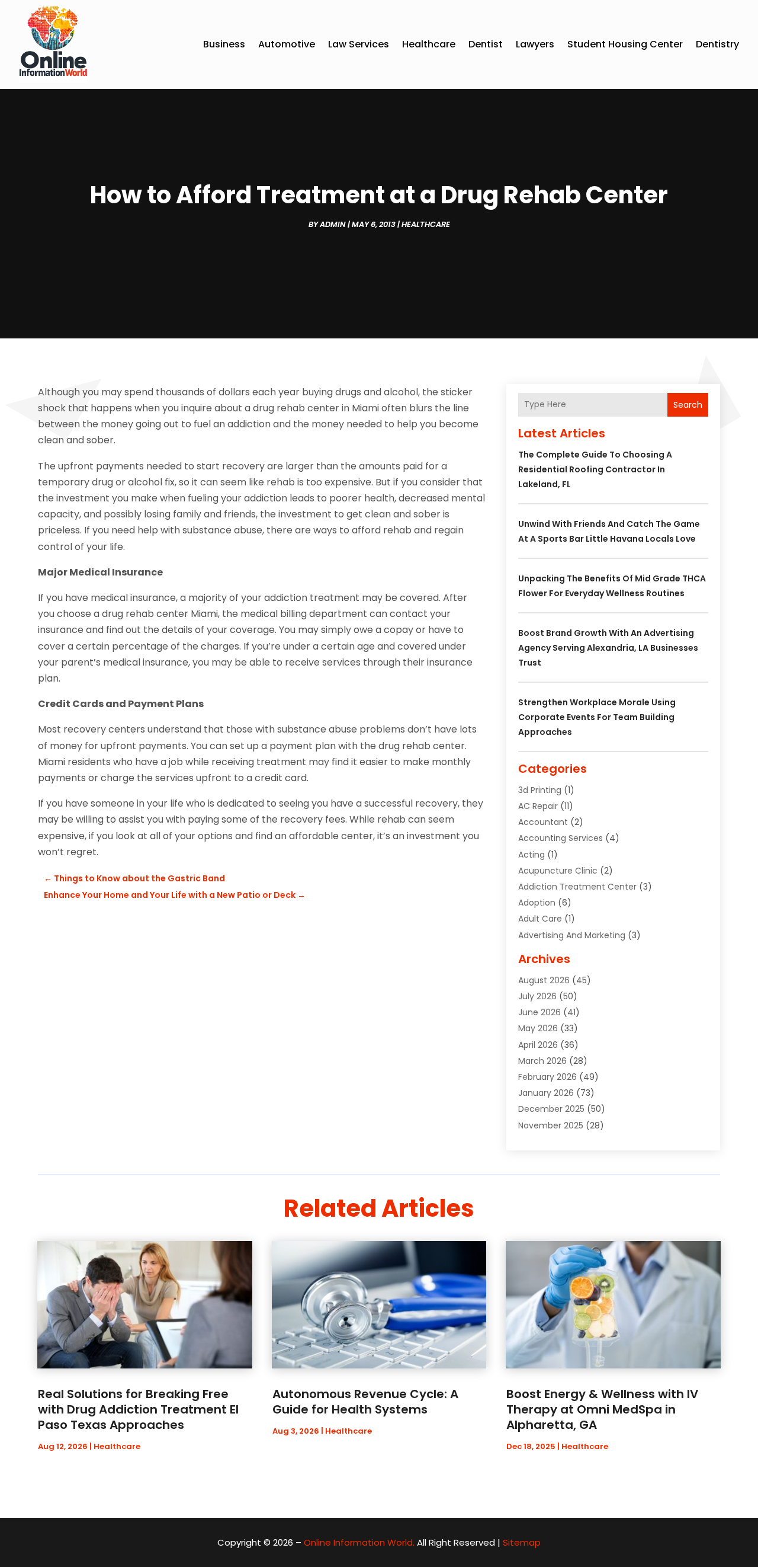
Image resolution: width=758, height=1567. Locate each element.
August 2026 (544, 980)
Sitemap (522, 1542)
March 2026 (542, 1061)
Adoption (536, 903)
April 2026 (538, 1045)
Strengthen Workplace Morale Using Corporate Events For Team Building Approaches (597, 717)
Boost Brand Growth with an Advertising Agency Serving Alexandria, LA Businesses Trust (608, 648)
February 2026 (547, 1077)
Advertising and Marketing (571, 935)
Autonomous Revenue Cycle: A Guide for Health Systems (365, 1402)
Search (687, 405)
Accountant (543, 822)
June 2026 (539, 1012)
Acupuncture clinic (558, 871)
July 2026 (537, 996)
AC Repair (538, 806)
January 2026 (546, 1093)
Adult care (540, 919)
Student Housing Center (625, 44)
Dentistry (717, 44)
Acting (531, 855)
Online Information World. (359, 1542)
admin (333, 224)
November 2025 (550, 1125)
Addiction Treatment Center (577, 887)
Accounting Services (560, 838)
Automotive (286, 44)
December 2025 (551, 1109)
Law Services (358, 44)
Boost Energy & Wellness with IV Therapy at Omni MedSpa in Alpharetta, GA (602, 1409)
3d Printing (539, 790)
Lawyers (535, 44)
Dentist (485, 44)
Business (224, 44)
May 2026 (538, 1028)
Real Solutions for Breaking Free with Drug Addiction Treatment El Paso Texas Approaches (138, 1409)
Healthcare (428, 44)
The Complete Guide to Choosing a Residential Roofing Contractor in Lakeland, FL (595, 469)
